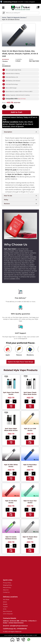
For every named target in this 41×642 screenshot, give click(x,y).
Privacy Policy (7, 582)
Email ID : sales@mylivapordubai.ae (15, 626)
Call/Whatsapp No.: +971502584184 (15, 628)
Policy (6, 199)
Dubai (21, 122)
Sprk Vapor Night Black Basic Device (11, 429)
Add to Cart (16, 112)
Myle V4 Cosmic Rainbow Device (11, 538)
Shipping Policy (7, 585)
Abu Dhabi (28, 122)
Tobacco (19, 355)
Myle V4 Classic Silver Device (30, 538)
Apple (8, 355)
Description (8, 132)
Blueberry (30, 355)
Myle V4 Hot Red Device (11, 501)
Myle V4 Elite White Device (11, 465)
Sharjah (12, 124)
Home (4, 17)
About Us (5, 590)
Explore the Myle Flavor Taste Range (20, 362)
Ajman (5, 124)
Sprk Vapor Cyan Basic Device (11, 393)
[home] (12, 639)
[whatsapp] (28, 639)
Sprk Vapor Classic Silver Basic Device (30, 393)
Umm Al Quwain (17, 126)
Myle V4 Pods (22, 98)
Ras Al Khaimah (7, 611)
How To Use (8, 196)
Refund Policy (7, 587)
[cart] (17, 639)
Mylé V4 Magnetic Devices (17, 17)
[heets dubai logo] (20, 8)
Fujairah (18, 124)
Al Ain (25, 124)
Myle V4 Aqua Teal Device (30, 501)
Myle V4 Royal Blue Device (30, 465)
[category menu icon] (3, 8)
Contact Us (6, 592)
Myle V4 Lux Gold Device (30, 429)
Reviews (7, 203)
